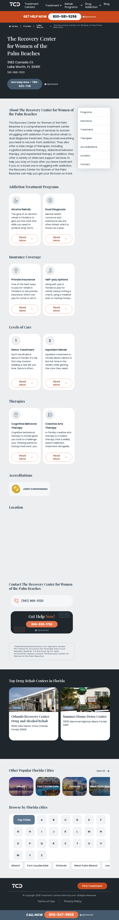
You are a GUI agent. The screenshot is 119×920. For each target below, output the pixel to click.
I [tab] (41, 831)
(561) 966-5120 (32, 601)
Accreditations (88, 147)
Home (15, 26)
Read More (22, 238)
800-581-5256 (65, 16)
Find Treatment (92, 886)
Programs (86, 112)
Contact (85, 164)
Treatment (52, 5)
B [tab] (53, 820)
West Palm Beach (86, 865)
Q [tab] (42, 843)
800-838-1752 (41, 624)
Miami (15, 865)
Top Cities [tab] (24, 820)
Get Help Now (35, 16)
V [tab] (101, 843)
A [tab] (42, 820)
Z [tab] (42, 855)
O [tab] (18, 843)
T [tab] (77, 843)
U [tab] (89, 843)
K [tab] (65, 831)
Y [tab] (30, 855)
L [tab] (77, 831)
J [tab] (53, 831)
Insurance (86, 121)
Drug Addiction (91, 5)
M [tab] (89, 831)
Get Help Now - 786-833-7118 (25, 84)
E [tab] (89, 820)
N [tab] (101, 831)
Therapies (86, 138)
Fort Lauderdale (37, 865)
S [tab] (65, 843)
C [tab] (65, 820)
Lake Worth (40, 26)
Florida (27, 26)
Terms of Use (46, 901)
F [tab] (101, 820)
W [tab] (18, 855)
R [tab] (53, 843)
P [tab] (30, 843)
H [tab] (30, 831)
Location (85, 155)
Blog (106, 4)
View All (100, 771)
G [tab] (18, 831)
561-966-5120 (16, 72)
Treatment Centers (31, 5)
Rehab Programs (71, 5)
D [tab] (77, 820)
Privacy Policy (73, 901)
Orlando (61, 865)
